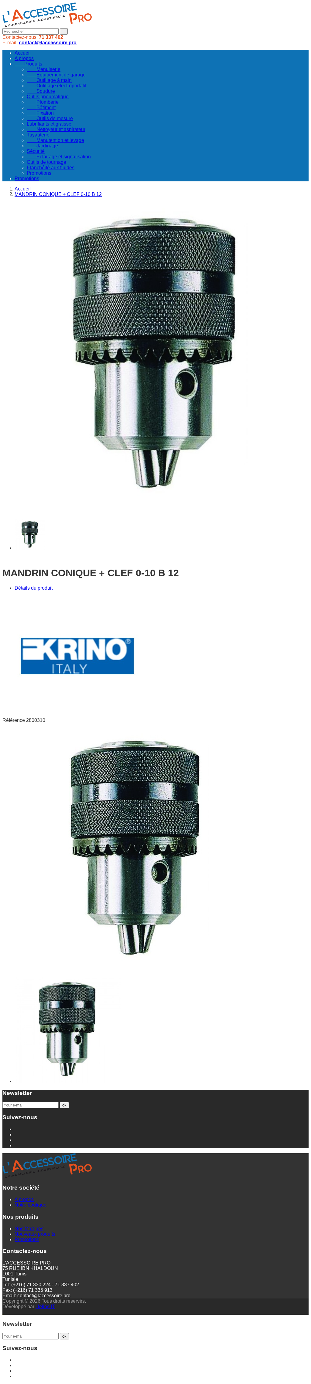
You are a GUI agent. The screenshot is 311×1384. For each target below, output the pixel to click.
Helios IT (45, 1306)
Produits (28, 63)
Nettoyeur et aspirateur (56, 129)
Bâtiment (41, 107)
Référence (14, 720)
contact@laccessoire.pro (48, 42)
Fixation (40, 113)
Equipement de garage (56, 74)
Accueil (23, 53)
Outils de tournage (46, 162)
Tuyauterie (38, 134)
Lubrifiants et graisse (49, 123)
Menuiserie (43, 69)
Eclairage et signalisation (59, 156)
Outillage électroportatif (56, 85)
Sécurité (36, 151)
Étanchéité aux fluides (50, 167)
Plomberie (43, 102)
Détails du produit (34, 588)
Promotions (39, 173)
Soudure (41, 91)
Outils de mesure (50, 118)
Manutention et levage (55, 140)
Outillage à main (49, 80)
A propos (24, 58)
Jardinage (42, 145)
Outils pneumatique (48, 96)
